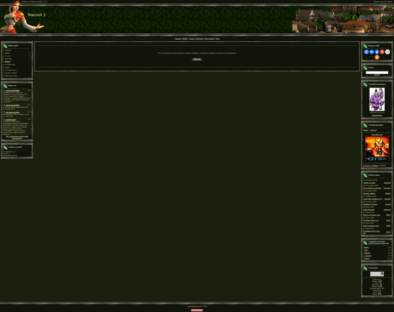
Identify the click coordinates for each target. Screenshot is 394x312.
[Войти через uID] (366, 52)
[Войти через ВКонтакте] (371, 52)
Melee (388, 193)
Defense (373, 130)
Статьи (192, 39)
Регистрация (209, 39)
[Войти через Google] (387, 51)
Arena (388, 204)
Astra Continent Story (371, 226)
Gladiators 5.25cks (370, 204)
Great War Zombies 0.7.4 (372, 199)
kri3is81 (367, 253)
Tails (366, 250)
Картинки (199, 39)
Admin (366, 247)
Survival (387, 183)
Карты (366, 130)
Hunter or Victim (369, 183)
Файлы (185, 39)
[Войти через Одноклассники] (377, 57)
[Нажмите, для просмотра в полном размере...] (377, 148)
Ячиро (366, 258)
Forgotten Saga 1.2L (370, 220)
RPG (388, 215)
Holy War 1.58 (377, 134)
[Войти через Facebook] (377, 52)
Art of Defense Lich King (372, 188)
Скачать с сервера (370, 166)
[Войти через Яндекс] (382, 52)
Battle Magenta (368, 210)
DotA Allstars (377, 115)
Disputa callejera (369, 193)
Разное (387, 199)
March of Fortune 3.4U (371, 215)
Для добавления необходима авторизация (17, 137)
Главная (178, 39)
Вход (217, 39)
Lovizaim (367, 256)
